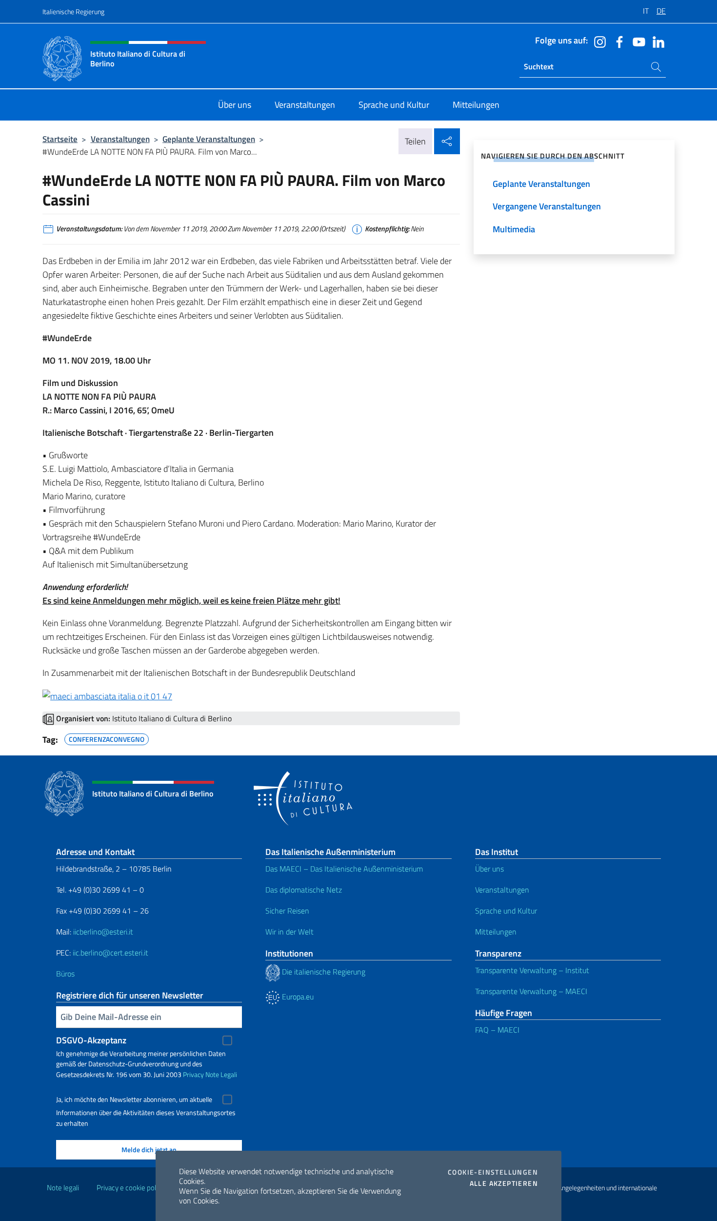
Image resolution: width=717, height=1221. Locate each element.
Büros (65, 973)
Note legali (63, 1187)
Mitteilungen (496, 931)
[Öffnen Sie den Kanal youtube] (636, 41)
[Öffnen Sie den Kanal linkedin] (656, 41)
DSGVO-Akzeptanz (91, 1040)
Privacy (193, 1074)
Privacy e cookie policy (130, 1187)
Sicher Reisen (287, 910)
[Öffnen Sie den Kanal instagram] (597, 41)
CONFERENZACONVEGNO (106, 738)
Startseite (60, 139)
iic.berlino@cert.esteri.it (110, 952)
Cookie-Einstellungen (493, 1172)
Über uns (489, 869)
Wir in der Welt (289, 931)
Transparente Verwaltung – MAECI (531, 991)
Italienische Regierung (73, 11)
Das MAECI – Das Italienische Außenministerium (344, 869)
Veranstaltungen (120, 139)
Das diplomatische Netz (303, 889)
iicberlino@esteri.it (103, 931)
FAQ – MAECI (497, 1030)
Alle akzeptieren (504, 1183)
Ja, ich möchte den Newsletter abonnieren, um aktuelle (134, 1099)
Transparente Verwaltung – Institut (532, 970)
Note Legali (221, 1074)
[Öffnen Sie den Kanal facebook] (617, 41)
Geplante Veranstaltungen (208, 139)
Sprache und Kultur (506, 910)
